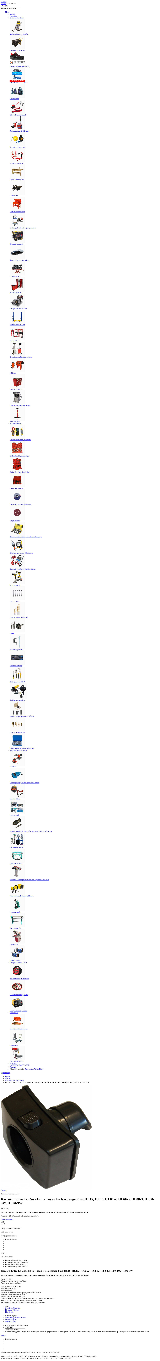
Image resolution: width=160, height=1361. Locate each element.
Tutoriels (13, 1067)
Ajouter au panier (10, 1236)
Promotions (13, 16)
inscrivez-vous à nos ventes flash (16, 1325)
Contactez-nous (10, 1321)
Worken (3, 2)
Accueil (12, 14)
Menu (7, 12)
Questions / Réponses (12, 1308)
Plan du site (9, 1312)
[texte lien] (5, 1073)
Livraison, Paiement (12, 1310)
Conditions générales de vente (15, 1318)
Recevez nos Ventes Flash (34, 1069)
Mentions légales (11, 1319)
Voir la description (7, 1220)
